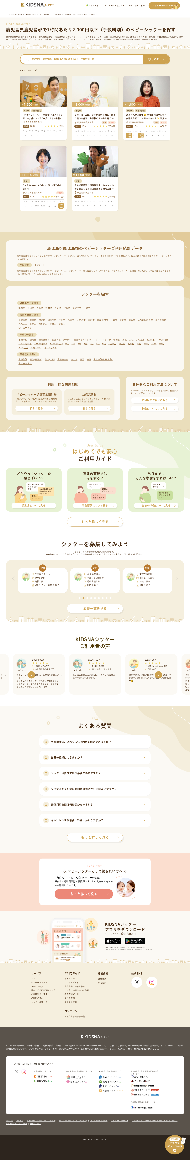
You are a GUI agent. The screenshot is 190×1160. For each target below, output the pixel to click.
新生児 (122, 344)
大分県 (58, 308)
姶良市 (62, 324)
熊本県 (48, 308)
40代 (161, 344)
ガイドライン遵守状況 (119, 1120)
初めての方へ (94, 6)
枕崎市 (42, 320)
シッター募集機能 (113, 554)
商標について (35, 1123)
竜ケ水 (74, 359)
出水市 (62, 320)
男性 (124, 340)
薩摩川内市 (102, 320)
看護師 (116, 340)
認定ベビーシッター (61, 340)
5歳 (98, 344)
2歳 (79, 344)
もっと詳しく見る (95, 837)
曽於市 (123, 320)
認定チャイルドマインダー (87, 340)
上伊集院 (22, 359)
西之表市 (81, 320)
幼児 (139, 344)
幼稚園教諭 (44, 340)
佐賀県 (31, 308)
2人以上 (140, 340)
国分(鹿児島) (36, 359)
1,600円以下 (25, 344)
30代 (153, 344)
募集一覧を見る (95, 608)
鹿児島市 (22, 320)
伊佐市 (53, 324)
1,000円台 (162, 340)
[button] (79, 598)
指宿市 (71, 320)
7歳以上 (112, 344)
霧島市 (132, 320)
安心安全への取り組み (114, 6)
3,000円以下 (56, 344)
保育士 (33, 340)
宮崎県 (67, 308)
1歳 (73, 344)
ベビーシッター (78, 37)
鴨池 (82, 359)
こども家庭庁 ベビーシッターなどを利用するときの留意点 (155, 1120)
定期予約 (22, 340)
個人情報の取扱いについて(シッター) (41, 1120)
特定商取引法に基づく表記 (16, 1123)
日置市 (114, 320)
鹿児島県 (77, 308)
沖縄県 (87, 308)
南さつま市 (160, 320)
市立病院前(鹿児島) (103, 359)
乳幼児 (131, 344)
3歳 (85, 344)
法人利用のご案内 (137, 6)
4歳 (91, 344)
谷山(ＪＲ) (50, 359)
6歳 (104, 344)
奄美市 (33, 324)
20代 (146, 344)
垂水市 (91, 320)
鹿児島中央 (62, 359)
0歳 (67, 344)
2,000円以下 (40, 344)
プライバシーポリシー (99, 1120)
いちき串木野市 (145, 320)
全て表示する (25, 328)
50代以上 (23, 348)
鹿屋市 (33, 320)
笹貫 (89, 359)
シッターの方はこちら (163, 6)
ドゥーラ (106, 340)
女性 (131, 340)
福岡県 (21, 308)
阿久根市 (52, 320)
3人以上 (151, 340)
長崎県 (40, 308)
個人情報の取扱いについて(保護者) (73, 1120)
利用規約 (19, 1120)
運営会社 (9, 1120)
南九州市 (43, 324)
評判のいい (35, 348)
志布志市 (22, 324)
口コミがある (50, 348)
